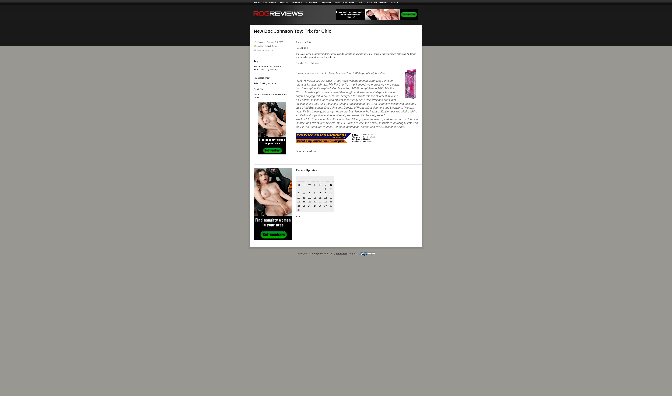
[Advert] (377, 19)
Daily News (269, 3)
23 (331, 201)
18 (304, 201)
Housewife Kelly (261, 69)
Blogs (284, 3)
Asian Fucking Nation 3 (265, 83)
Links (361, 3)
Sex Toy (274, 69)
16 (331, 197)
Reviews (297, 3)
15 (325, 197)
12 (309, 197)
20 (315, 201)
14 (320, 197)
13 (315, 197)
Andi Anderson (261, 66)
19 (309, 201)
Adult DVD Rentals (377, 3)
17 (299, 201)
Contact (396, 3)
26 (309, 206)
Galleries (348, 3)
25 (304, 206)
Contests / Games (330, 3)
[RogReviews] (278, 18)
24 (299, 206)
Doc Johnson (275, 66)
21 (320, 201)
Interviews (311, 3)
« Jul (298, 216)
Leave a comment (265, 50)
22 (325, 201)
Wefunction (341, 253)
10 (299, 197)
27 (315, 206)
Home (257, 3)
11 (304, 197)
